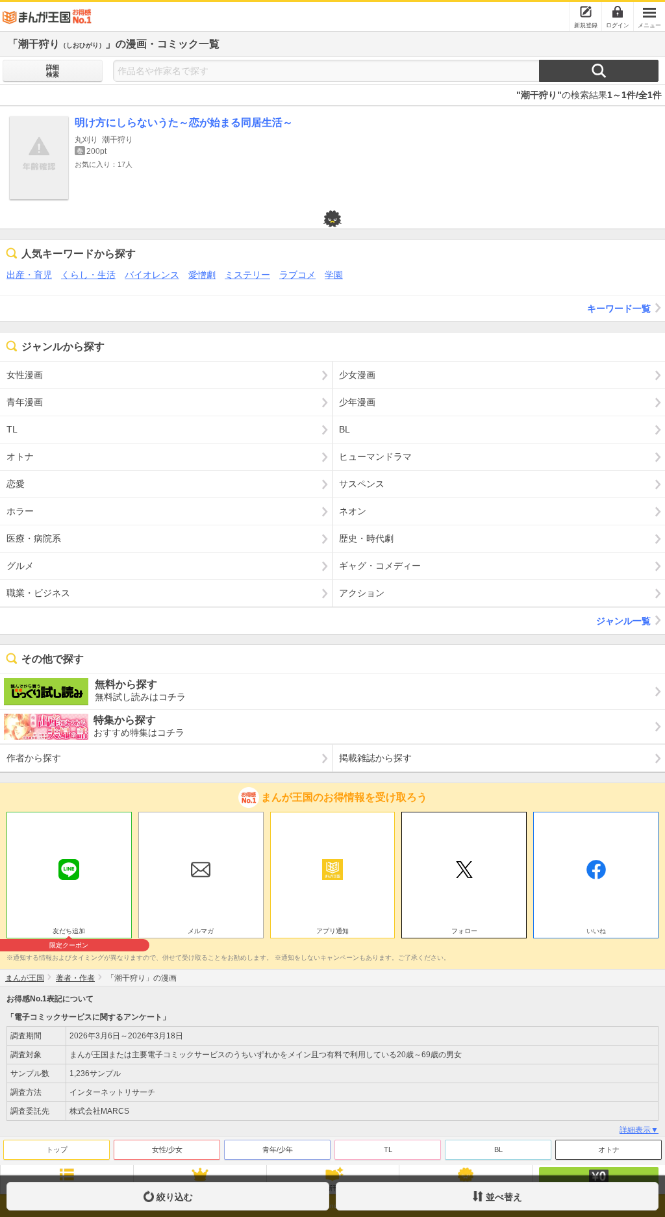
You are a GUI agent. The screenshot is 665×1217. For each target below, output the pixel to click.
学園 (334, 275)
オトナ (609, 1149)
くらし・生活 (88, 275)
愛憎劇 (202, 275)
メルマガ (201, 931)
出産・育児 (29, 275)
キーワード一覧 (619, 308)
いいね (596, 931)
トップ (57, 1149)
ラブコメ (297, 275)
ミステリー (247, 275)
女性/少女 (167, 1149)
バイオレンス (152, 275)
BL (498, 1149)
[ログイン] (617, 11)
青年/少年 (277, 1149)
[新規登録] (585, 11)
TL (388, 1149)
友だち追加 (68, 932)
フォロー (464, 931)
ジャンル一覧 (623, 621)
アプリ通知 (332, 931)
